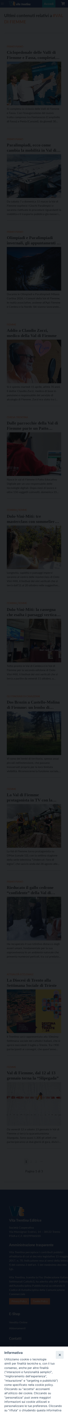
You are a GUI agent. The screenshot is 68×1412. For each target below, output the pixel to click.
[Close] (59, 1355)
